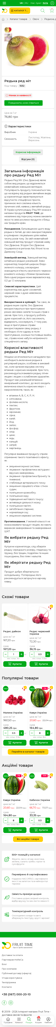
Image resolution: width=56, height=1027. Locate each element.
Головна (8, 1022)
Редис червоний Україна (40, 632)
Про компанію (9, 968)
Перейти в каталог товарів (28, 751)
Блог (4, 964)
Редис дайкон (12, 631)
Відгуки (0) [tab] (28, 159)
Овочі (36, 19)
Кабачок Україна (40, 800)
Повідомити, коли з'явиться (23, 102)
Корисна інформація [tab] (28, 152)
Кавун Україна (38, 712)
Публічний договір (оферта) (16, 973)
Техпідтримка (9, 982)
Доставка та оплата (12, 955)
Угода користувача (12, 978)
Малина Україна (13, 712)
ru (26, 3)
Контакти (7, 987)
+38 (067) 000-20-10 (16, 994)
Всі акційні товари (28, 839)
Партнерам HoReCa (12, 959)
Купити (17, 663)
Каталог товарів (18, 19)
